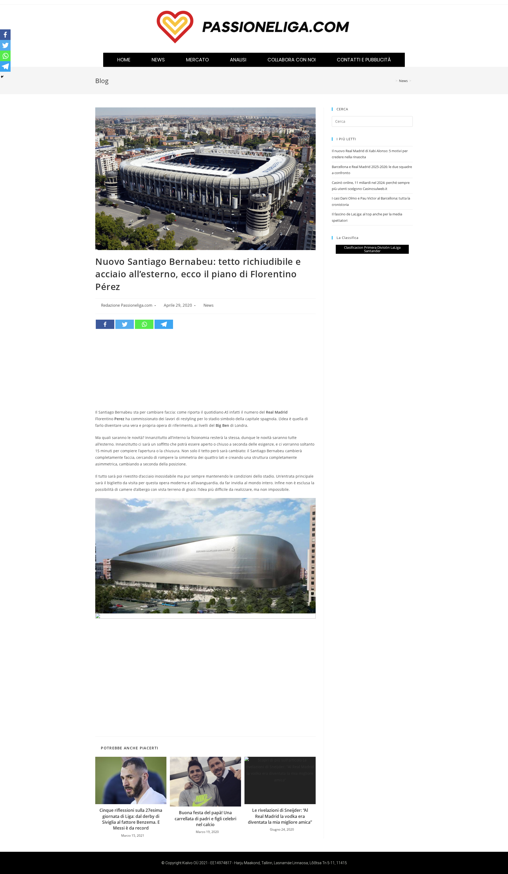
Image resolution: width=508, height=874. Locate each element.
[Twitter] (124, 324)
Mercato (197, 59)
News (158, 59)
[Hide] (2, 77)
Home (123, 59)
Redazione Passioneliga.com (126, 305)
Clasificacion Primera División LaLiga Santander (372, 249)
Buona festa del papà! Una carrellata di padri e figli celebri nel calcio (205, 818)
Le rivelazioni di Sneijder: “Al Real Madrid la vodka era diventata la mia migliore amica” (280, 816)
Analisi (238, 59)
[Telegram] (164, 324)
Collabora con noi (291, 59)
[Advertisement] (205, 369)
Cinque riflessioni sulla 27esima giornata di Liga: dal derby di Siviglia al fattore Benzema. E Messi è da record (130, 819)
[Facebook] (105, 324)
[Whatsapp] (144, 324)
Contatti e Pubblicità (364, 59)
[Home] (392, 80)
